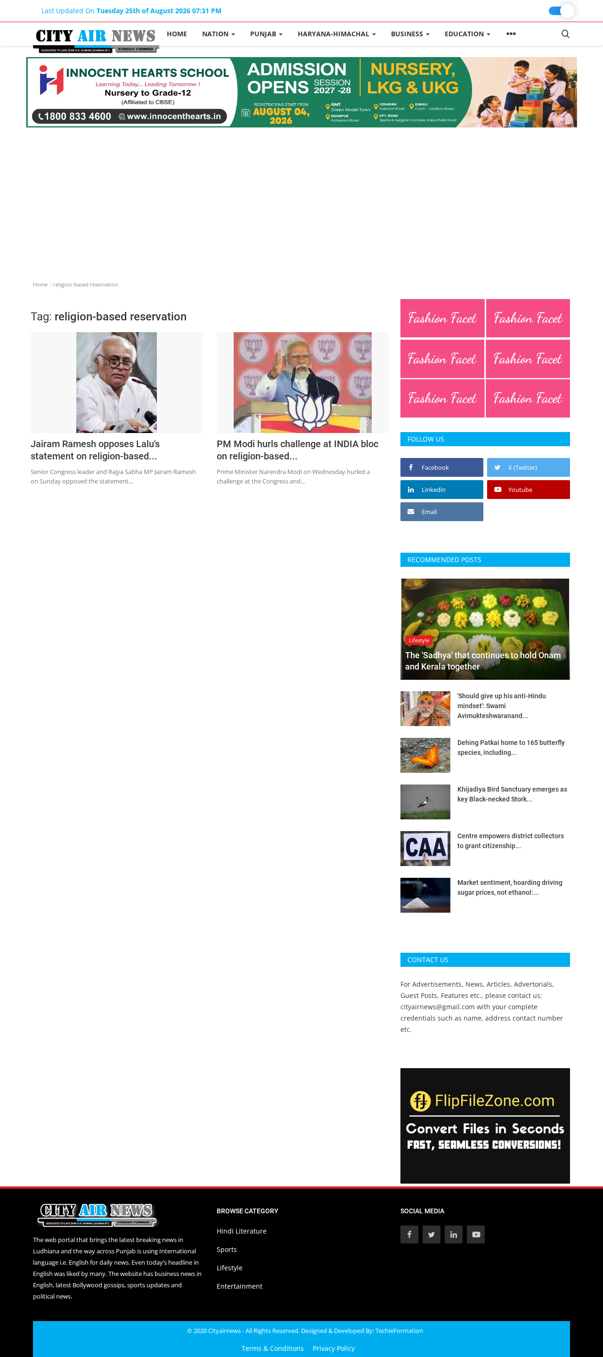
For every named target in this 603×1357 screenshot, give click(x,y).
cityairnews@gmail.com (437, 1006)
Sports (227, 1249)
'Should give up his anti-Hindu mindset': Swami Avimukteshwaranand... (501, 705)
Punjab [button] (264, 33)
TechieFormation (399, 1330)
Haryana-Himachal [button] (334, 33)
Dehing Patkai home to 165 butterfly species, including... (511, 747)
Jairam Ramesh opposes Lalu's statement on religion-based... (95, 450)
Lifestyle (230, 1267)
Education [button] (465, 33)
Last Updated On (131, 10)
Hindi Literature (242, 1230)
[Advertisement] (301, 198)
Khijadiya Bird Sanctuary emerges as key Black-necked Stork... (512, 794)
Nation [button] (216, 33)
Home (177, 33)
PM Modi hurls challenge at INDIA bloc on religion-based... (297, 450)
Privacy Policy (334, 1348)
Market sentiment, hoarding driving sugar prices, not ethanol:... (509, 887)
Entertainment (239, 1286)
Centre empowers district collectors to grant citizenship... (510, 841)
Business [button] (408, 33)
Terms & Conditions (273, 1348)
